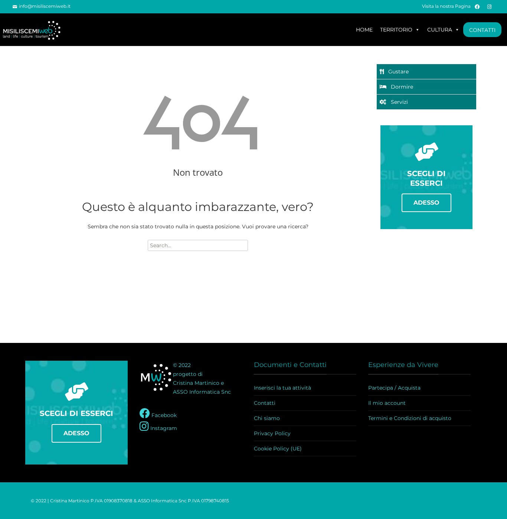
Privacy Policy (272, 433)
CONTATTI (482, 30)
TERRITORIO (396, 29)
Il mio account (387, 403)
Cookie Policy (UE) (278, 448)
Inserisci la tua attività (282, 387)
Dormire (399, 86)
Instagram (163, 428)
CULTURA (439, 29)
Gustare (396, 71)
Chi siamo (267, 418)
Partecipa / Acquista (394, 387)
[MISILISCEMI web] (35, 29)
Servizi (397, 102)
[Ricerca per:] (198, 245)
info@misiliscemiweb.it (45, 6)
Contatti (264, 403)
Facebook (163, 415)
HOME (364, 29)
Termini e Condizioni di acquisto (409, 418)
